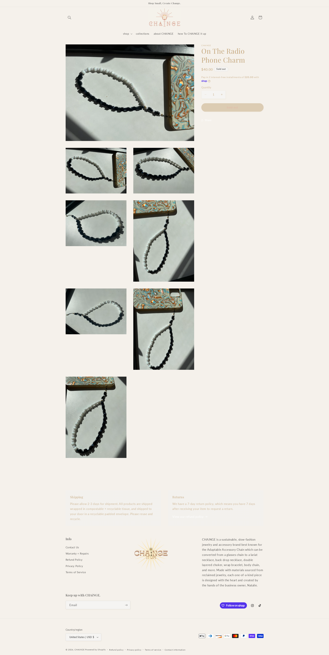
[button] (70, 17)
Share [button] (208, 120)
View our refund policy (188, 516)
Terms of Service (76, 572)
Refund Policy (74, 559)
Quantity (206, 87)
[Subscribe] (126, 605)
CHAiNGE (79, 649)
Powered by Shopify (95, 649)
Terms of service (153, 650)
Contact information (175, 650)
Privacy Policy (74, 566)
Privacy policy (134, 650)
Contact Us (72, 547)
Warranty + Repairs (77, 553)
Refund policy (116, 650)
